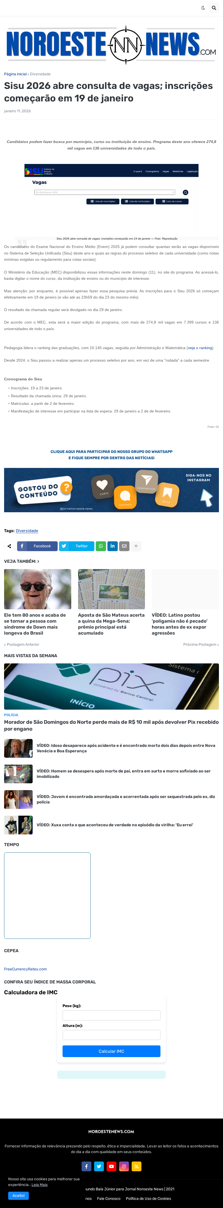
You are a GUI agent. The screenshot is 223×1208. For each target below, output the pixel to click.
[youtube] (111, 1166)
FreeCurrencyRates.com (25, 969)
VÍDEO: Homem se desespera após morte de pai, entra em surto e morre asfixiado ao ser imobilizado (124, 774)
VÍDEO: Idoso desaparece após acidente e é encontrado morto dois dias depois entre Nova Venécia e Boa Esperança (126, 748)
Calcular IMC (111, 1051)
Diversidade (40, 74)
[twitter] (99, 1166)
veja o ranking (200, 348)
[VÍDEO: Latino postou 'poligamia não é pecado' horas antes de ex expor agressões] (185, 589)
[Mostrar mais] (136, 546)
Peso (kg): (72, 1006)
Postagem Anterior (23, 645)
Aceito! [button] (18, 1195)
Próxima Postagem (199, 645)
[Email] (124, 546)
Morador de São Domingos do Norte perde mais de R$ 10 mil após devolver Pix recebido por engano (111, 725)
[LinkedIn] (112, 546)
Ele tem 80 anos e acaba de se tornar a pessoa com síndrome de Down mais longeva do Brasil (35, 624)
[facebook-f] (86, 1166)
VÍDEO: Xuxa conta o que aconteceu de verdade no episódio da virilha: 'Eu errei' (115, 824)
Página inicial (15, 74)
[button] (203, 8)
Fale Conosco (108, 1198)
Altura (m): (73, 1025)
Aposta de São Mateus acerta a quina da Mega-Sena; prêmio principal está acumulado (111, 624)
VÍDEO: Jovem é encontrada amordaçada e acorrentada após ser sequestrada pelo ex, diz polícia (126, 799)
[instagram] (124, 1166)
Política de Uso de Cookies (148, 1198)
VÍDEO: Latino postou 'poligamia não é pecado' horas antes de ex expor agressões (179, 624)
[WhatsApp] (101, 546)
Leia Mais (40, 1184)
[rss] (136, 1166)
